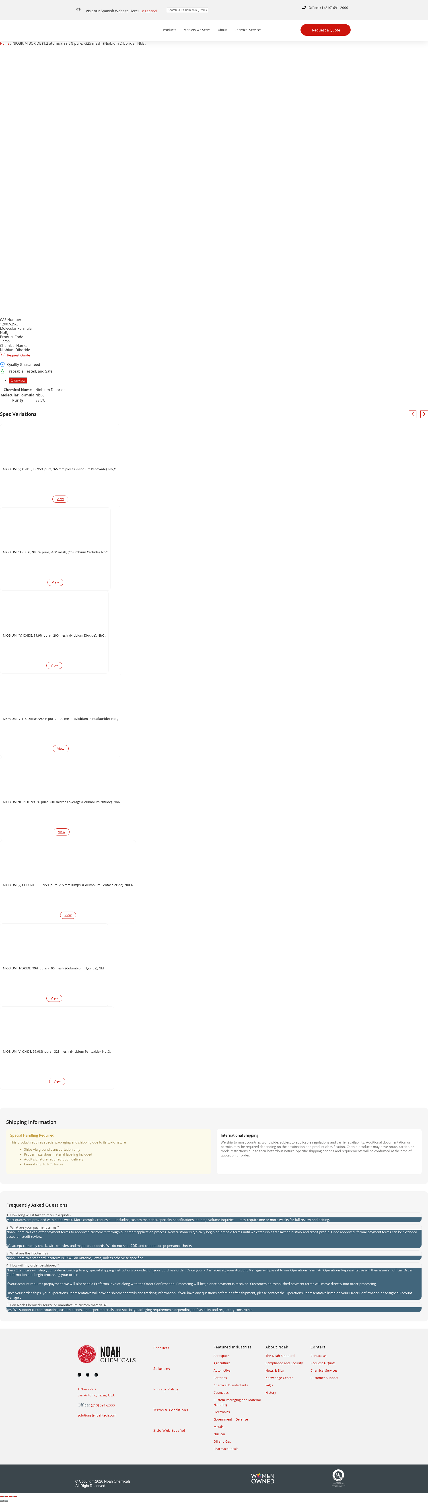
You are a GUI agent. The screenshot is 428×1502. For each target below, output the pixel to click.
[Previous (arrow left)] (2, 1501)
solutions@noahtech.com (97, 1415)
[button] (214, 1215)
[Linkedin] (79, 1375)
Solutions (161, 1368)
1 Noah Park (87, 1389)
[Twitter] (87, 1375)
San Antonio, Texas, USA (96, 1395)
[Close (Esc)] (15, 1496)
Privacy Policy (165, 1389)
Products (169, 30)
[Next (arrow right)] (6, 1501)
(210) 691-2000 (103, 1405)
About (222, 30)
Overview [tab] (18, 380)
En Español (148, 11)
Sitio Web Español (169, 1430)
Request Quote (18, 355)
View (60, 499)
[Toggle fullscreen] (6, 1496)
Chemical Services (248, 30)
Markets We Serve (197, 30)
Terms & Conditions (170, 1410)
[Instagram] (96, 1375)
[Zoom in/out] (2, 1496)
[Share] (10, 1496)
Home (4, 43)
